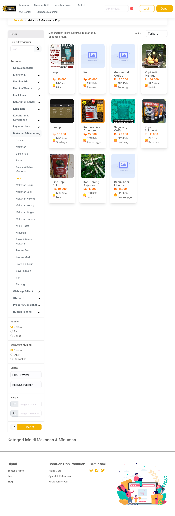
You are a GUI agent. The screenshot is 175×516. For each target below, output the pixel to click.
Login (146, 8)
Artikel (81, 5)
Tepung (20, 284)
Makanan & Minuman (39, 20)
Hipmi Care (55, 470)
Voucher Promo (63, 5)
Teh (18, 277)
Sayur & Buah (23, 270)
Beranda (24, 5)
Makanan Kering (25, 205)
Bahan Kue (22, 153)
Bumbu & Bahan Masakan (24, 169)
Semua (20, 140)
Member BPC (41, 5)
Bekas (17, 335)
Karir (10, 476)
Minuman (21, 232)
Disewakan (20, 359)
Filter (28, 427)
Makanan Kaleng (25, 198)
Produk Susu (23, 250)
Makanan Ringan (25, 212)
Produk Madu (23, 257)
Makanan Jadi (24, 191)
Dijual (17, 354)
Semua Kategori (23, 67)
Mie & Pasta (22, 225)
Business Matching (47, 11)
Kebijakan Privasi (58, 481)
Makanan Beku (24, 185)
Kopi (57, 20)
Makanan (21, 146)
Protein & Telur (24, 264)
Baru (16, 331)
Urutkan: (138, 33)
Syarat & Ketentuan (60, 476)
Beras (19, 160)
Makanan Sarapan (26, 219)
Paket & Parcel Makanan (24, 241)
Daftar (165, 8)
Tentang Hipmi (16, 470)
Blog (10, 481)
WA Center (25, 11)
